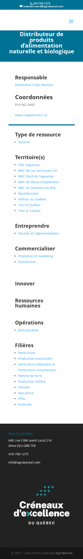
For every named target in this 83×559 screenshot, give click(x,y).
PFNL (21, 399)
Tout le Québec (29, 205)
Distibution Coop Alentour (34, 85)
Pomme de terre (30, 376)
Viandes (24, 387)
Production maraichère (35, 358)
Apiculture (26, 393)
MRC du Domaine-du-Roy (37, 188)
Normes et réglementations (38, 233)
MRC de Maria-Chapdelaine (38, 182)
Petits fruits (26, 353)
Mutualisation (28, 330)
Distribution (27, 262)
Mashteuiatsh (28, 193)
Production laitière (32, 381)
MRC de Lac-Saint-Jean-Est (37, 170)
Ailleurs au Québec (32, 199)
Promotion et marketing (35, 256)
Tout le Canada (29, 211)
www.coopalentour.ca (31, 115)
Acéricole (25, 404)
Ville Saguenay (29, 165)
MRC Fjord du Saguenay (36, 176)
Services (24, 142)
